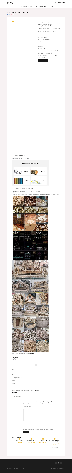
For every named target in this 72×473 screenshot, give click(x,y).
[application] (28, 6)
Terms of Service (34, 390)
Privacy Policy (29, 390)
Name (24, 423)
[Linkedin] (13, 14)
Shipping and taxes (16, 378)
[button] (55, 2)
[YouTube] (58, 463)
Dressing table (53, 55)
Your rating (25, 406)
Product (42, 22)
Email (13, 369)
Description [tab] (16, 155)
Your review (25, 407)
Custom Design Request (17, 377)
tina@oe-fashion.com (62, 2)
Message (14, 383)
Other (14, 380)
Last (37, 366)
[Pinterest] (11, 14)
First (12, 366)
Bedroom (46, 22)
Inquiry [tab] (20, 155)
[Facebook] (7, 14)
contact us (32, 353)
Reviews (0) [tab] (23, 155)
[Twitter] (9, 14)
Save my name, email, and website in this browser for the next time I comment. (38, 429)
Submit (14, 392)
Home (39, 22)
